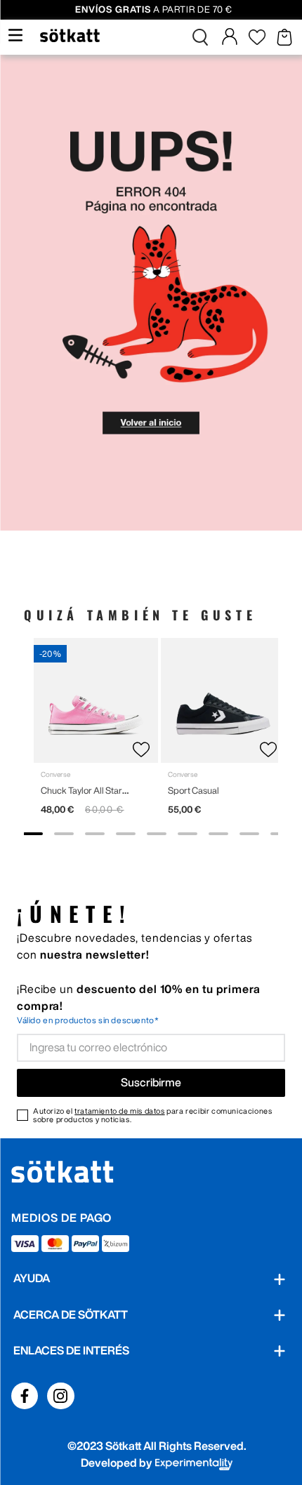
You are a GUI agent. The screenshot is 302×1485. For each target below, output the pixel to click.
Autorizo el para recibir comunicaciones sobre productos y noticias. (152, 1115)
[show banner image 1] (33, 834)
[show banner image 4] (126, 834)
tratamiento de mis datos (119, 1110)
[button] (200, 37)
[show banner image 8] (249, 834)
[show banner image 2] (64, 834)
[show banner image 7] (218, 834)
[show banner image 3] (95, 834)
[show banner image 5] (157, 834)
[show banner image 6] (187, 834)
